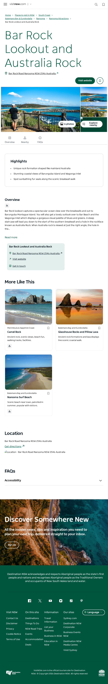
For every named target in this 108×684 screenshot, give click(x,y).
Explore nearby (93, 124)
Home (8, 15)
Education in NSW (51, 643)
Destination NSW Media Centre (72, 643)
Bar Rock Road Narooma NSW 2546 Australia (32, 73)
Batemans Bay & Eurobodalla (18, 19)
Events (28, 634)
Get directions (13, 446)
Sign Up (12, 545)
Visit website (85, 80)
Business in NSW (53, 636)
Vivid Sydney (70, 650)
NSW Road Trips (33, 629)
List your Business (49, 629)
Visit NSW (11, 612)
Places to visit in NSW (24, 15)
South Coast (44, 15)
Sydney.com (70, 618)
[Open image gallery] (40, 131)
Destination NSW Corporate (72, 625)
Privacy (10, 629)
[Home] (18, 4)
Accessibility (13, 480)
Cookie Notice (13, 634)
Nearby (25, 142)
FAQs (40, 142)
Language (93, 612)
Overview (10, 142)
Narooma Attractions (59, 19)
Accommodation (34, 639)
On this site (32, 612)
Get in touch (19, 266)
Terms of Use (13, 639)
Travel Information (50, 620)
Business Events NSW (71, 634)
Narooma (40, 19)
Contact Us (12, 618)
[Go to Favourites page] (103, 4)
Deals (28, 645)
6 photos (69, 124)
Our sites (68, 612)
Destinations (32, 618)
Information (51, 612)
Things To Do (32, 623)
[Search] (96, 5)
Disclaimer (12, 623)
